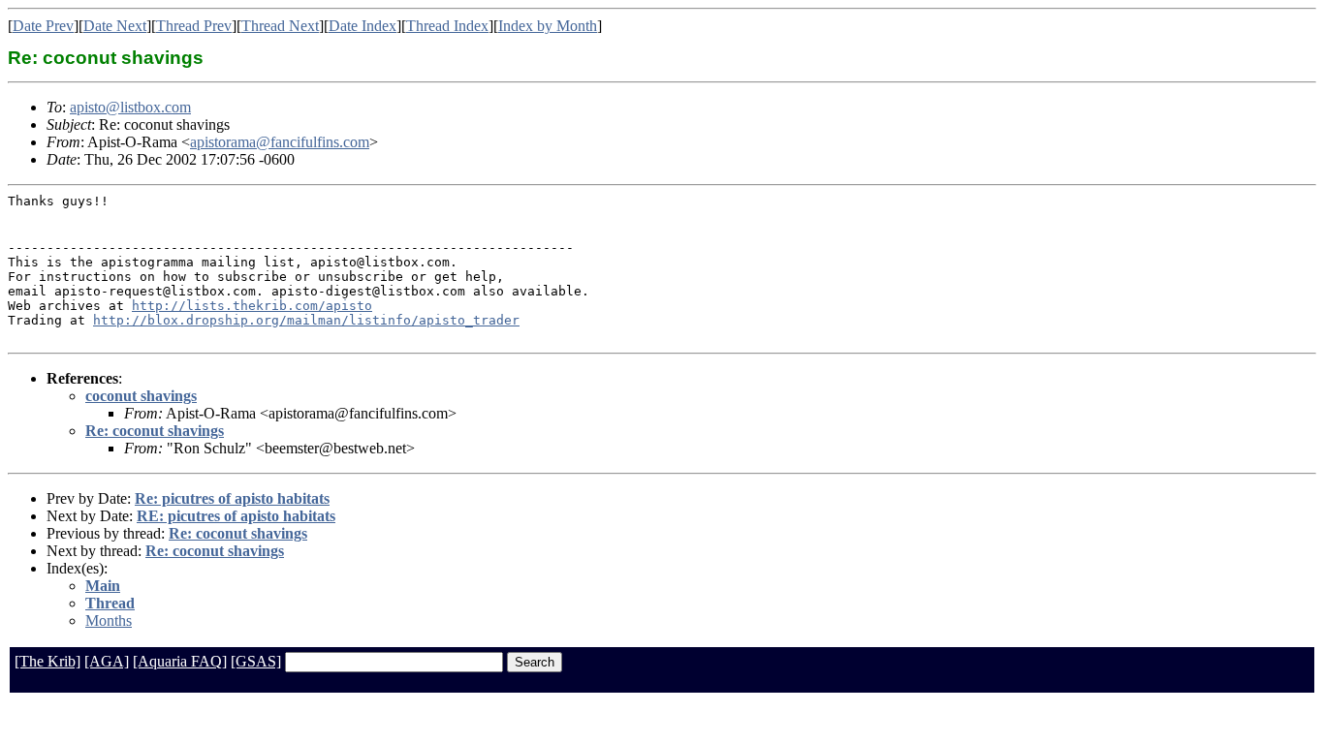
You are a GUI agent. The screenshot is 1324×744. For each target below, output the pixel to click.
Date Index (362, 25)
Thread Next (280, 25)
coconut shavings (141, 396)
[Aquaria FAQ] (180, 661)
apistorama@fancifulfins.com (279, 142)
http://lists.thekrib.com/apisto (252, 305)
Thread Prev (194, 25)
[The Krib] (47, 661)
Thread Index (447, 25)
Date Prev (43, 25)
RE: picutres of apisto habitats (236, 516)
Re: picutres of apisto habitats (232, 498)
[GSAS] (256, 661)
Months (108, 620)
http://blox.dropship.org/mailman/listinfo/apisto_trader (306, 320)
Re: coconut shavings (154, 430)
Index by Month (547, 25)
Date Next (114, 25)
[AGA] (106, 661)
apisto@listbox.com (130, 107)
